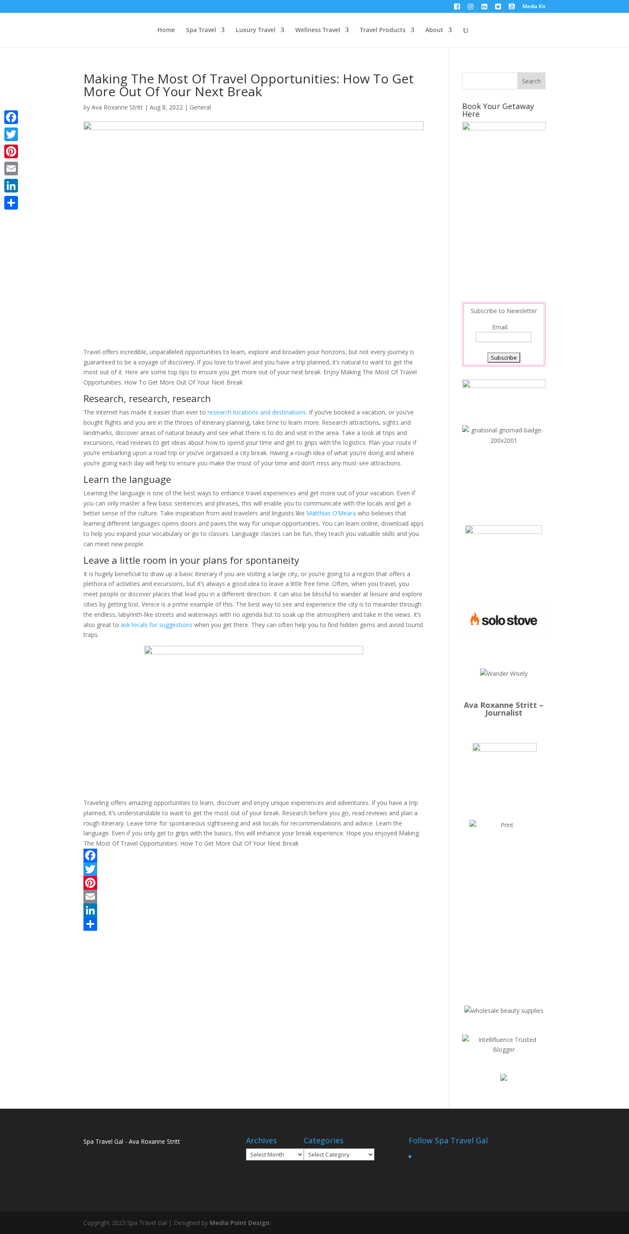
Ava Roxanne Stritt (117, 107)
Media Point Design (240, 1223)
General (200, 107)
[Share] (253, 924)
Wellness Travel (317, 30)
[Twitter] (253, 869)
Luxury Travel (256, 30)
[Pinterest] (253, 883)
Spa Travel (201, 30)
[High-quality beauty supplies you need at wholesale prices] (503, 1010)
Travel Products (383, 30)
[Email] (253, 896)
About (434, 30)
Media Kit (534, 7)
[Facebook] (253, 855)
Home (166, 30)
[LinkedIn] (253, 910)
